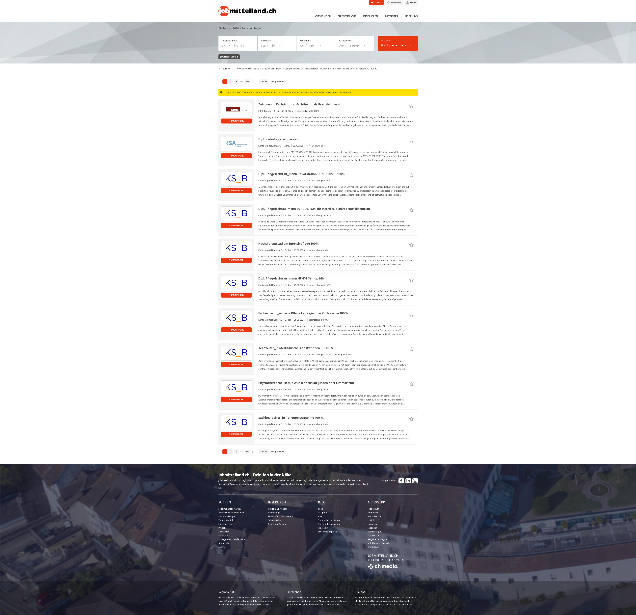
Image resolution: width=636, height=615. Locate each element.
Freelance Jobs (225, 524)
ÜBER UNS (411, 16)
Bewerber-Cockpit (277, 524)
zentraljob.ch (374, 516)
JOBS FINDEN (322, 16)
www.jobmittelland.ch (248, 68)
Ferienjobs (223, 535)
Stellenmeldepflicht (328, 532)
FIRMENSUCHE (347, 16)
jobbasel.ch (373, 509)
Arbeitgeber (224, 543)
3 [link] (236, 81)
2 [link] (230, 81)
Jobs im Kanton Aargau (229, 509)
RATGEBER (391, 16)
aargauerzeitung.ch (377, 539)
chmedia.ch (373, 547)
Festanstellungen (226, 516)
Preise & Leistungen (278, 509)
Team (320, 509)
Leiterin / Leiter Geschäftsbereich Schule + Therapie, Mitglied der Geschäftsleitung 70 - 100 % (331, 68)
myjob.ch (372, 524)
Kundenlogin (274, 513)
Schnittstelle (274, 520)
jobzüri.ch (372, 528)
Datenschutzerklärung (329, 520)
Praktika (222, 528)
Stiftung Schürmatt (271, 68)
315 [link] (247, 81)
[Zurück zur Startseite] (383, 569)
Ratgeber (322, 513)
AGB (320, 516)
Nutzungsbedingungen (329, 524)
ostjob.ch (372, 520)
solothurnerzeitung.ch (379, 543)
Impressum (323, 528)
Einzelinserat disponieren (280, 516)
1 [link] (224, 81)
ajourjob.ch (373, 535)
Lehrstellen (223, 532)
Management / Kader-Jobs (231, 539)
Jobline (222, 547)
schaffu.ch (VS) (375, 532)
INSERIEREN (370, 16)
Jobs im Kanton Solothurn (231, 513)
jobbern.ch (373, 513)
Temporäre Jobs (226, 520)
